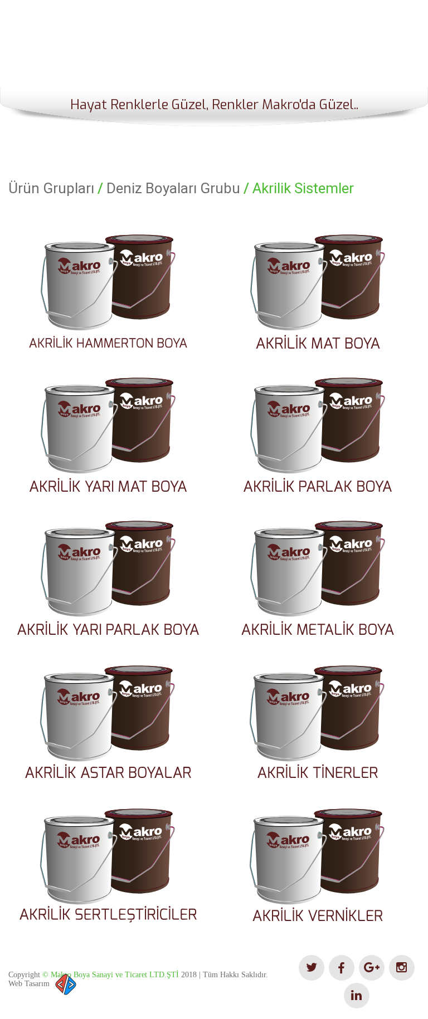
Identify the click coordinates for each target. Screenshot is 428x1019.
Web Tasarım (29, 983)
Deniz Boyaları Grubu (173, 188)
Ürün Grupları (51, 188)
